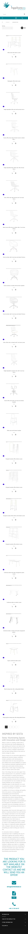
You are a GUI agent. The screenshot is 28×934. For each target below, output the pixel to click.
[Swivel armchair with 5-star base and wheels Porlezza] (14, 303)
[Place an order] (23, 18)
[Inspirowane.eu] (14, 6)
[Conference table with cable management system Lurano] (14, 561)
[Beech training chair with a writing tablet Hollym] (14, 678)
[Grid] (22, 28)
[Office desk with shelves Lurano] (14, 41)
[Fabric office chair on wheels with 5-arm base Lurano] (14, 331)
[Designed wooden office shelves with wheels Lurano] (14, 504)
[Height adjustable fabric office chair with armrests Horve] (14, 156)
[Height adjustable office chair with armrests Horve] (14, 98)
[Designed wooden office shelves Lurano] (14, 447)
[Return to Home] (2, 22)
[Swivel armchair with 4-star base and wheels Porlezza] (14, 246)
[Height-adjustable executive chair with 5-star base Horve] (14, 359)
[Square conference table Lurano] (14, 649)
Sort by (3, 26)
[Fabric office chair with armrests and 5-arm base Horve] (14, 186)
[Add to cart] (12, 56)
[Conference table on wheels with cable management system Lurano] (14, 619)
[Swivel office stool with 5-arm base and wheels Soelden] (14, 389)
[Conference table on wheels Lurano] (14, 591)
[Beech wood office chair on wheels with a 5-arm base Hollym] (14, 216)
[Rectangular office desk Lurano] (14, 70)
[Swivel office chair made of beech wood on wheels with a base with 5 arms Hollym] (14, 126)
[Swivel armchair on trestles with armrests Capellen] (14, 274)
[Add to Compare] (15, 56)
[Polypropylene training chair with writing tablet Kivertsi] (14, 706)
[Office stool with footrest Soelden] (14, 419)
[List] (24, 28)
